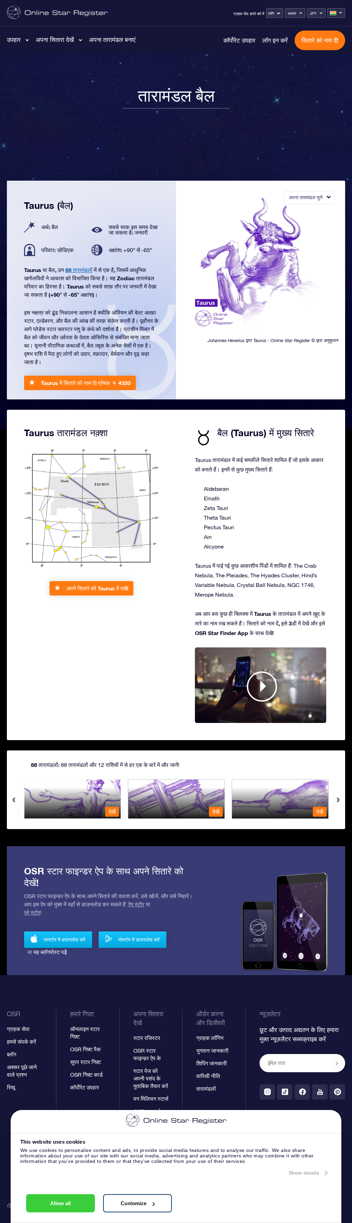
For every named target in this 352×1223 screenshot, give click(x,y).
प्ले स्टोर (32, 912)
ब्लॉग (271, 13)
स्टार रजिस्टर (146, 1038)
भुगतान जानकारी (212, 1051)
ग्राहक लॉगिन (209, 1038)
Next (338, 799)
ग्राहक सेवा (240, 14)
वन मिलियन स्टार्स (150, 1099)
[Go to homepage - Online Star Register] (57, 12)
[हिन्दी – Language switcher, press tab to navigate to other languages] (336, 13)
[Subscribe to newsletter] (337, 1063)
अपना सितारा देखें (55, 39)
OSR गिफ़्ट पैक (85, 1049)
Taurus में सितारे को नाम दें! (86, 383)
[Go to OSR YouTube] (320, 1092)
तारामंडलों (206, 1089)
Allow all (60, 1203)
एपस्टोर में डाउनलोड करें (64, 939)
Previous (13, 799)
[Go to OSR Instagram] (267, 1092)
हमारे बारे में (257, 14)
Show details (304, 1173)
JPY (313, 13)
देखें (112, 811)
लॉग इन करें (275, 40)
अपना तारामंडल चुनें (305, 197)
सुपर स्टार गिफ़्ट (85, 1062)
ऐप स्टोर (136, 904)
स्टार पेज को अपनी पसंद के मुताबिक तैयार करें (150, 1078)
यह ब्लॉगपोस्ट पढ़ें (50, 952)
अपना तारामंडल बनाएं (112, 39)
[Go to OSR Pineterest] (337, 1092)
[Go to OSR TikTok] (285, 1092)
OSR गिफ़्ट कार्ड (86, 1075)
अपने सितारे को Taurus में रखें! (97, 588)
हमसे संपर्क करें (21, 1042)
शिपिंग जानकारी (211, 1063)
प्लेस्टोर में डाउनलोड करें (139, 939)
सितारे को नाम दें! (319, 40)
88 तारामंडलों (78, 270)
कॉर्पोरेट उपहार (239, 40)
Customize (133, 1203)
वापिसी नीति (208, 1076)
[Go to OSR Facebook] (302, 1092)
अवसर (292, 13)
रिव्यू (11, 1087)
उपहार (14, 39)
